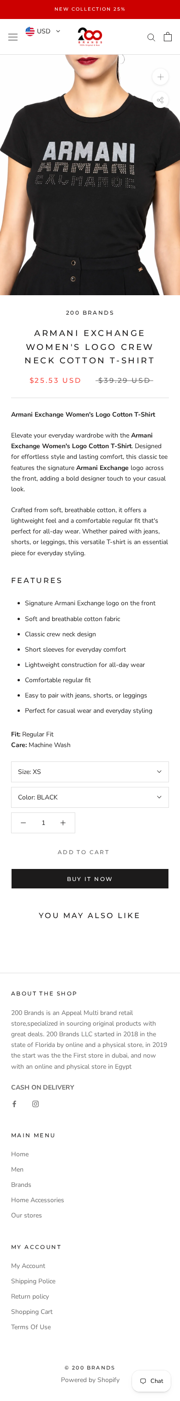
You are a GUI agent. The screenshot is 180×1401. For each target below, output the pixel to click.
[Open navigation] (13, 36)
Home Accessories (37, 1200)
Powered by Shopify (90, 1380)
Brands (21, 1184)
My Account (28, 1266)
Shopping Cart (32, 1311)
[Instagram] (35, 1103)
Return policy (30, 1296)
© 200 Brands (90, 1367)
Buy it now (90, 878)
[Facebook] (14, 1103)
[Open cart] (168, 36)
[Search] (151, 37)
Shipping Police (33, 1281)
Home (20, 1154)
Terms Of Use (31, 1327)
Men (17, 1169)
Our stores (26, 1215)
